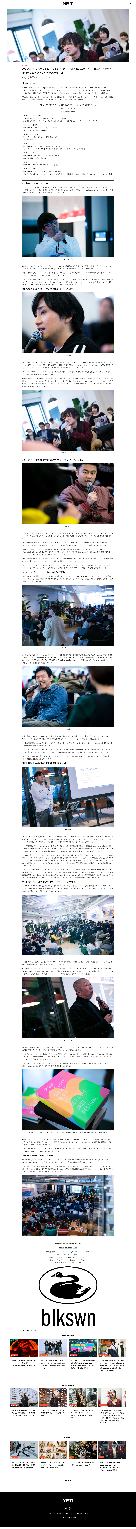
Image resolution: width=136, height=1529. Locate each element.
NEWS (24, 66)
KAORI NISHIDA (33, 78)
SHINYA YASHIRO (29, 76)
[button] (68, 1480)
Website (61, 1247)
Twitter (75, 1247)
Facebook (68, 1247)
